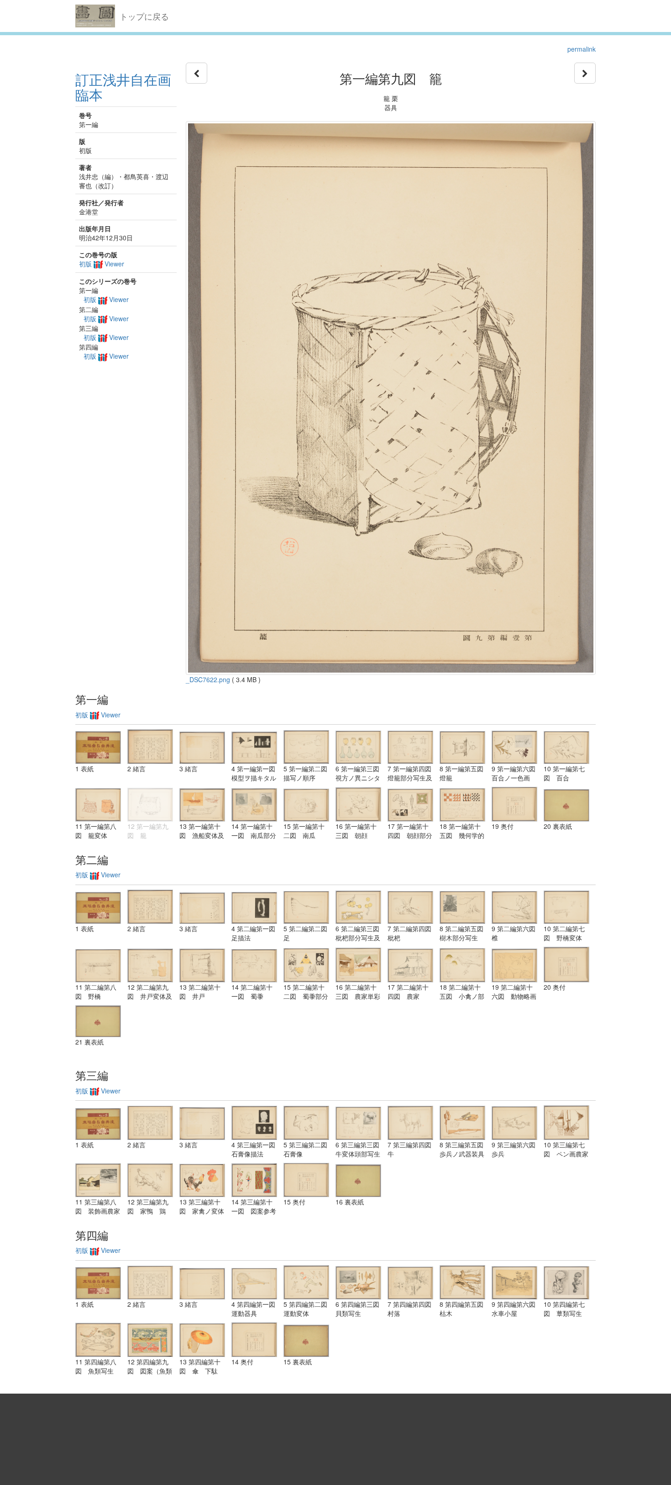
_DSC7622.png (208, 679)
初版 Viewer (101, 263)
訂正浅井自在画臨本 (123, 86)
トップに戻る (144, 16)
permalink (581, 48)
